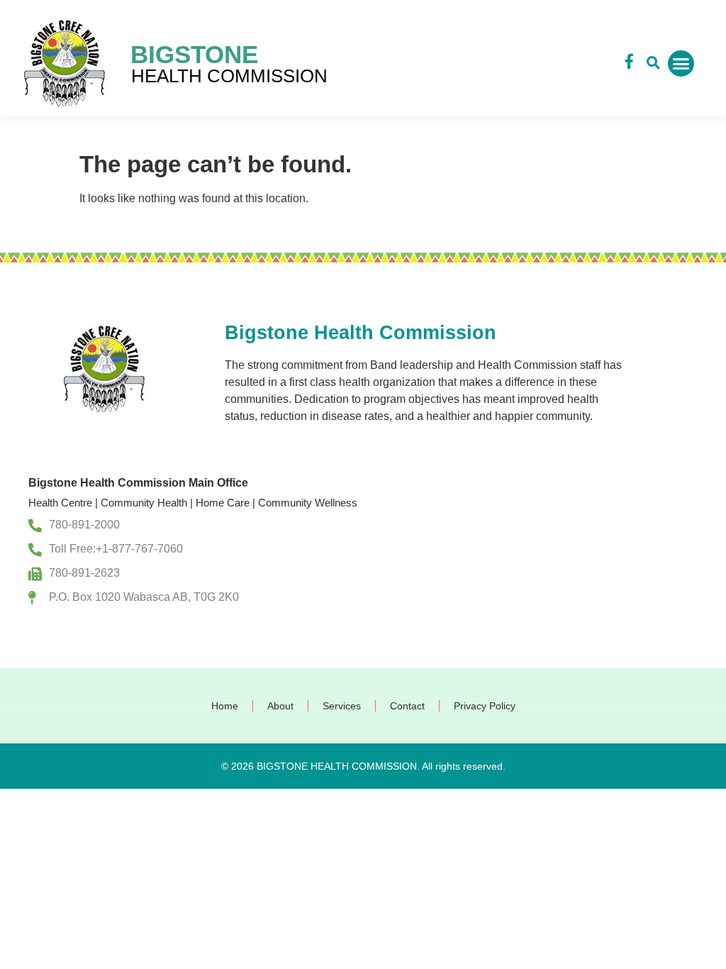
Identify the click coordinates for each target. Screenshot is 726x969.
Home (224, 705)
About (280, 705)
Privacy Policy (484, 705)
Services (342, 705)
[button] (653, 62)
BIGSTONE (194, 54)
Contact (407, 705)
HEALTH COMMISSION (229, 76)
